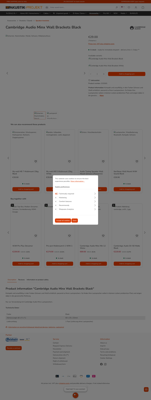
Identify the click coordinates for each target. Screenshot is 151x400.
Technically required (66, 194)
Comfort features (65, 201)
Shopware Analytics (66, 209)
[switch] (56, 197)
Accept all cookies (63, 220)
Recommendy (64, 205)
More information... (78, 181)
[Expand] (95, 193)
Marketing (63, 198)
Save (75, 220)
